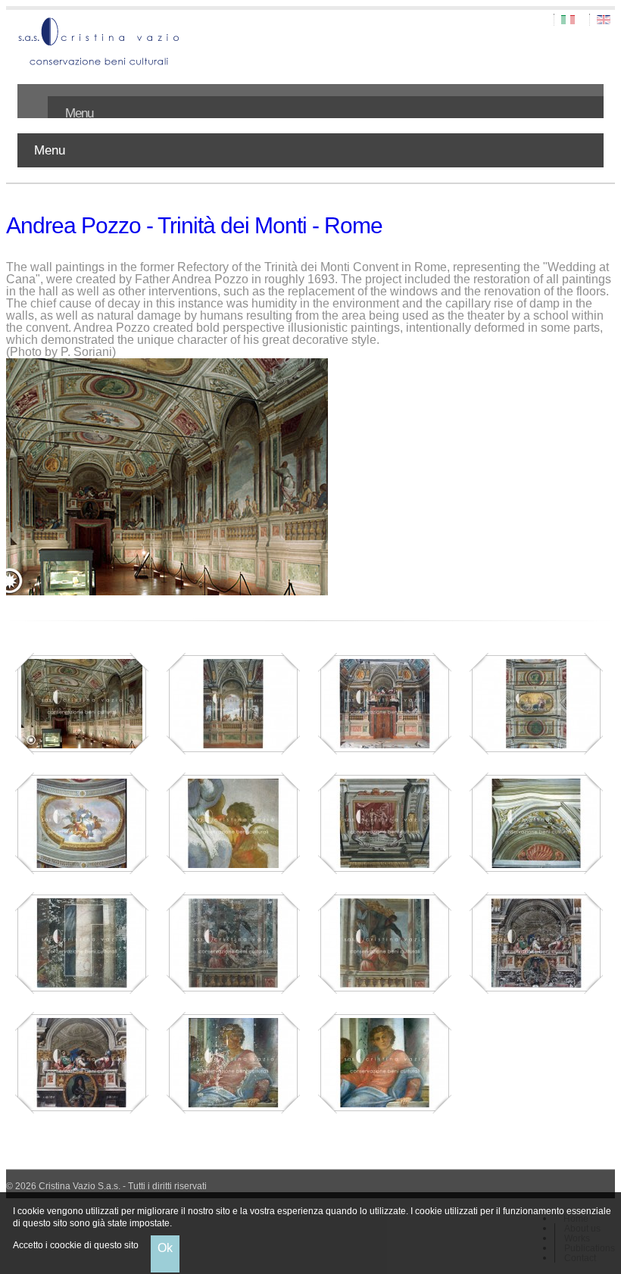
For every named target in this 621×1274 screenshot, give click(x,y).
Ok (165, 1247)
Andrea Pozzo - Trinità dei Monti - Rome (194, 225)
